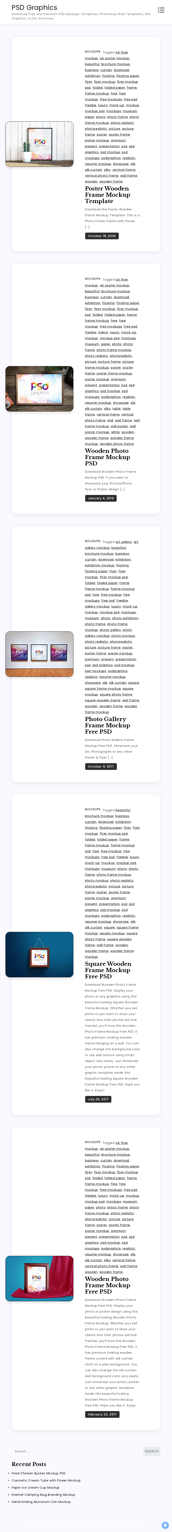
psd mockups (95, 671)
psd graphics (103, 665)
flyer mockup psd (114, 577)
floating (108, 76)
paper (89, 117)
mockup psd (95, 111)
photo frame (117, 117)
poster (102, 134)
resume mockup (98, 164)
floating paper (127, 76)
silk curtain (93, 170)
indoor (103, 332)
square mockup (112, 933)
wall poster (119, 426)
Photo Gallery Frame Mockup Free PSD (107, 725)
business (92, 70)
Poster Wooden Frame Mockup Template (107, 195)
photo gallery (110, 630)
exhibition (92, 76)
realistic (128, 158)
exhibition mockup (100, 565)
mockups (113, 111)
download (121, 70)
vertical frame (124, 170)
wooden (91, 181)
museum (130, 111)
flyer (88, 82)
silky (107, 170)
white (115, 432)
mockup (132, 105)
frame (132, 87)
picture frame (109, 362)
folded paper (114, 87)
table (116, 409)
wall (110, 420)
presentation (109, 146)
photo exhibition (125, 618)
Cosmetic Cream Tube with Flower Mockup (46, 1480)
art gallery (124, 542)
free (114, 93)
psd (124, 146)
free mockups (111, 99)
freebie (90, 105)
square (133, 683)
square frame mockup (103, 688)
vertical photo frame (102, 176)
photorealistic (96, 129)
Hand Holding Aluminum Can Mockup (41, 1502)
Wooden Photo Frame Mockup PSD (107, 457)
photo (101, 117)
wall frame (128, 176)
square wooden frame (102, 700)
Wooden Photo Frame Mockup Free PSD (107, 1285)
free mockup (111, 595)
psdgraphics (111, 158)
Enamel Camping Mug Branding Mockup (43, 1495)
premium (118, 140)
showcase (121, 164)
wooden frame (111, 181)
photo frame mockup (114, 350)
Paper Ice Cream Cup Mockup (36, 1487)
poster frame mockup (114, 373)
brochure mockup (115, 64)
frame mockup (97, 93)
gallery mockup (97, 606)
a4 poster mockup (114, 58)
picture (114, 129)
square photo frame (116, 694)
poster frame (119, 134)
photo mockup (123, 636)
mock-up (116, 105)
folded (98, 87)
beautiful (92, 64)
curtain (106, 70)
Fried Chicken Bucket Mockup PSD (39, 1473)
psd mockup (110, 152)
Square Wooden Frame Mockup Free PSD (108, 970)
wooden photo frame (117, 444)
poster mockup (97, 140)
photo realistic (122, 123)
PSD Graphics (34, 7)
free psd (130, 99)
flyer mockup (104, 82)
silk (133, 164)
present (91, 146)
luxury (103, 105)
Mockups (92, 51)
